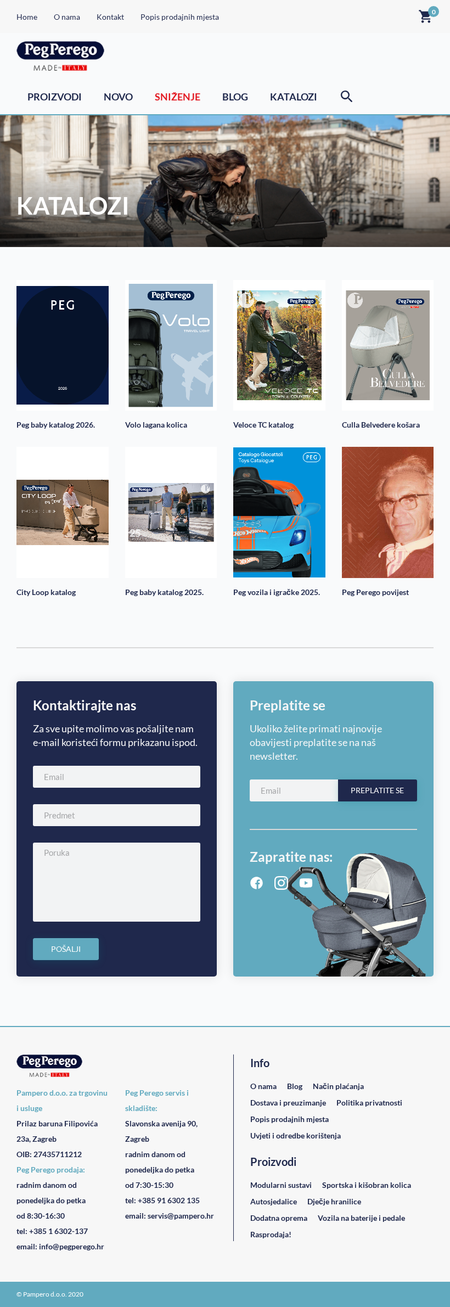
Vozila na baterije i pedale (361, 1217)
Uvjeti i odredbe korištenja (295, 1135)
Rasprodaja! (270, 1234)
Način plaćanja (338, 1086)
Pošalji (66, 948)
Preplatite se (377, 790)
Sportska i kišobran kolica (366, 1185)
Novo (118, 97)
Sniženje (177, 97)
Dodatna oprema (278, 1217)
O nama (67, 16)
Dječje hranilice (334, 1201)
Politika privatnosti (369, 1102)
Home (26, 16)
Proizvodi (54, 97)
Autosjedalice (273, 1201)
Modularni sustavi (281, 1185)
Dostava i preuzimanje (288, 1102)
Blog (235, 97)
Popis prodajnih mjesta (179, 16)
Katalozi (293, 97)
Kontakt (110, 16)
